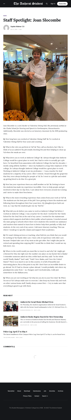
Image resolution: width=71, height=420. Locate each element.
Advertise (52, 391)
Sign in (53, 4)
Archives (60, 391)
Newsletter (11, 391)
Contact (36, 396)
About (19, 391)
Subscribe (62, 4)
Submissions (37, 391)
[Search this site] (46, 3)
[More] (4, 3)
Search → (45, 396)
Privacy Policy (27, 396)
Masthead (27, 391)
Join (45, 391)
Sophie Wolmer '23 (17, 26)
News (5, 15)
